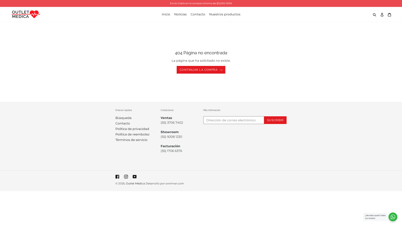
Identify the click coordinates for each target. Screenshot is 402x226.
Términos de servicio (131, 140)
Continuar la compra (199, 69)
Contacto (122, 123)
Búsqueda (123, 118)
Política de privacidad (132, 129)
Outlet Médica (135, 183)
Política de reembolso (132, 134)
